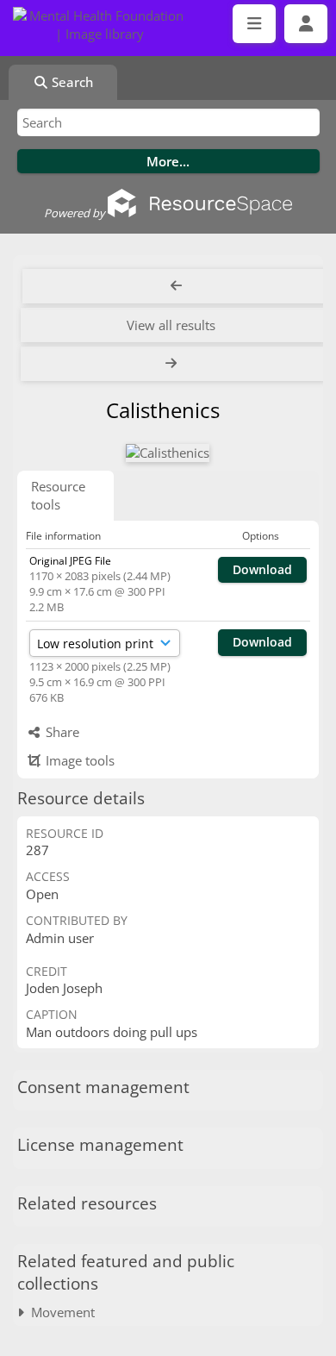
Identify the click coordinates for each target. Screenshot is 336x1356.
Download (262, 569)
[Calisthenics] (167, 453)
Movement (59, 1312)
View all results (171, 325)
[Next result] (173, 364)
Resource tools (58, 495)
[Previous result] (176, 286)
